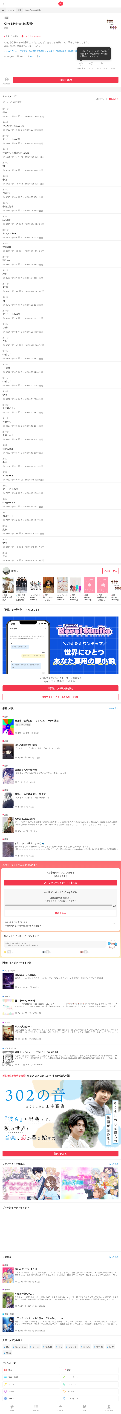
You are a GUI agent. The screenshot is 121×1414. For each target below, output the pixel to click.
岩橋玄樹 (72, 51)
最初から (100, 98)
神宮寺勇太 (61, 51)
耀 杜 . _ (7, 27)
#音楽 (22, 1075)
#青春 (15, 1075)
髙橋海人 (41, 51)
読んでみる (60, 1153)
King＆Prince (10, 51)
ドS (59, 1346)
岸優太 (50, 51)
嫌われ (47, 1346)
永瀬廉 (32, 51)
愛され (98, 1346)
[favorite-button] (81, 63)
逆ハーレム (19, 1346)
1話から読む (66, 79)
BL (6, 1346)
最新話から (113, 98)
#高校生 (7, 1075)
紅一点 (34, 1346)
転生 (110, 1346)
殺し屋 (85, 1346)
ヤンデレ (71, 1346)
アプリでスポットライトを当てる (60, 882)
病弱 (7, 1352)
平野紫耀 (22, 51)
